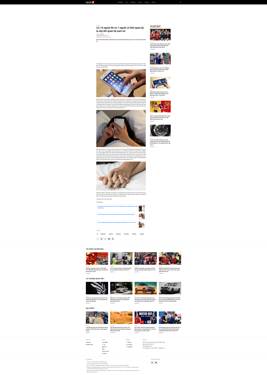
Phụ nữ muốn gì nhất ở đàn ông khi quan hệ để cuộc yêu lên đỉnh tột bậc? (116, 214)
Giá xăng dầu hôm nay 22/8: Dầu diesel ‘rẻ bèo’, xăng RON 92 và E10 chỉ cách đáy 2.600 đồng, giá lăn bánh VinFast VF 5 (169, 329)
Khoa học (147, 2)
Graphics (130, 346)
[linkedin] (112, 238)
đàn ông (118, 234)
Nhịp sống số (152, 66)
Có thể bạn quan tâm (95, 279)
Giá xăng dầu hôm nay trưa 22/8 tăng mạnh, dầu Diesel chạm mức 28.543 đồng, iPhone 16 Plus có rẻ (159, 69)
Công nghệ (120, 2)
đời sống (126, 234)
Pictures (130, 344)
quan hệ (142, 234)
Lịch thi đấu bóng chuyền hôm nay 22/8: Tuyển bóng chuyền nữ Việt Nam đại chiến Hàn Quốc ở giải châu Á (160, 45)
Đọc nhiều (90, 308)
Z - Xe (126, 2)
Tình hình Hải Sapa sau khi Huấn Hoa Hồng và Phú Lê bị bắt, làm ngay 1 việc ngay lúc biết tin (97, 329)
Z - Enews (140, 2)
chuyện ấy (103, 234)
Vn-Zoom (104, 353)
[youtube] (109, 238)
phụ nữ (111, 234)
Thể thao (153, 2)
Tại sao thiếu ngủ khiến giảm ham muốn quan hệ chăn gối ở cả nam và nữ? (116, 222)
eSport (151, 90)
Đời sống (98, 25)
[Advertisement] (121, 53)
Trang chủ (88, 342)
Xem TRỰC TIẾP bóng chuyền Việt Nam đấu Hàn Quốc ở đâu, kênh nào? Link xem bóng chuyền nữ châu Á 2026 (145, 329)
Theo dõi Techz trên (101, 37)
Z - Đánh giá (132, 2)
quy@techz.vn (149, 346)
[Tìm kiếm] (179, 2)
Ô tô (111, 296)
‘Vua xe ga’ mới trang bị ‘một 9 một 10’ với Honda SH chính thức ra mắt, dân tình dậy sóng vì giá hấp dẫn (96, 299)
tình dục (134, 234)
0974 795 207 (155, 348)
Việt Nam (152, 42)
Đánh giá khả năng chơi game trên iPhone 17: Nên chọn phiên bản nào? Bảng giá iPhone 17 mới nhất (159, 93)
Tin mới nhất (155, 26)
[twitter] (97, 238)
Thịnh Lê (102, 34)
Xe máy (151, 138)
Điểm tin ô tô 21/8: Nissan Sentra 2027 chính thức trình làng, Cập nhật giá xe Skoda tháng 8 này (120, 299)
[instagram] (105, 238)
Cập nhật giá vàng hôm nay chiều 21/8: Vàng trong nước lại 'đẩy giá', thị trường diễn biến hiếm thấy (120, 329)
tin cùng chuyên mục (95, 249)
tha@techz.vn (162, 348)
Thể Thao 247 (105, 351)
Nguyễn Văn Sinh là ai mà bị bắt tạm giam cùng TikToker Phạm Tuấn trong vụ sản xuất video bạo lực (169, 270)
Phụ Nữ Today (89, 344)
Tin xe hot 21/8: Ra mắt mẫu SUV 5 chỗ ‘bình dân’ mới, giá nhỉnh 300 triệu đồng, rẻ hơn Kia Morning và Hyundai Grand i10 (145, 299)
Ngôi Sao (104, 346)
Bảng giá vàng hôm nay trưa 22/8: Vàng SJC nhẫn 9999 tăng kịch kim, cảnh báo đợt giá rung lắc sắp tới (97, 270)
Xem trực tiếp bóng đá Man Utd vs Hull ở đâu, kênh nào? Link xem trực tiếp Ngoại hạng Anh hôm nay (160, 117)
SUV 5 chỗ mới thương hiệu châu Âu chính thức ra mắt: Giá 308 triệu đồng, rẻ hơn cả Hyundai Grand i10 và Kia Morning (169, 299)
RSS (103, 349)
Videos (129, 342)
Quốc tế (151, 114)
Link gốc (98, 230)
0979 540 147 (151, 344)
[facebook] (101, 238)
